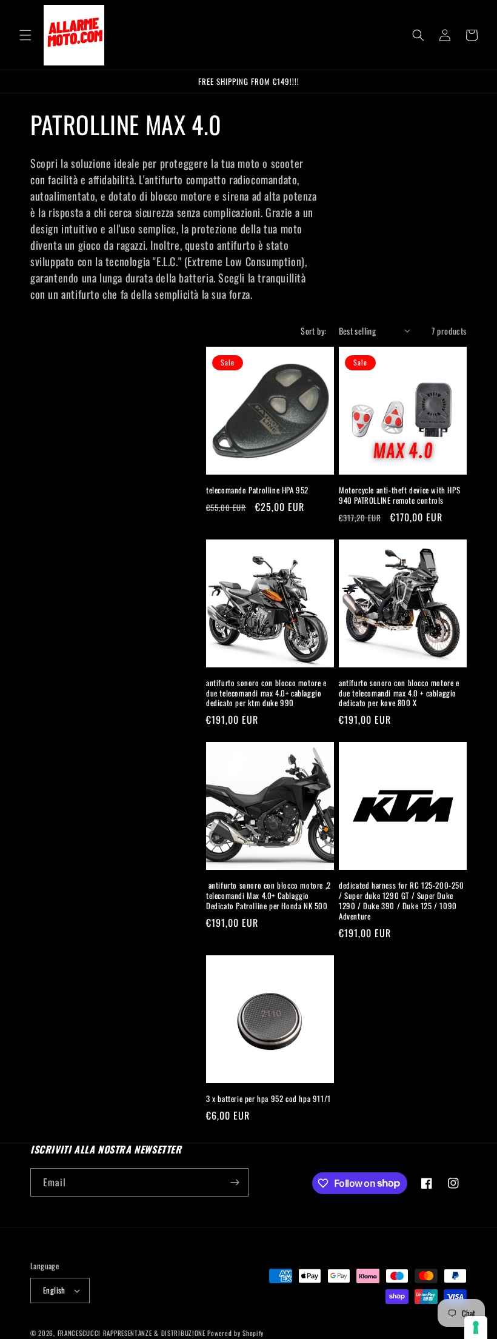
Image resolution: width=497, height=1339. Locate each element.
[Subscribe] (234, 1182)
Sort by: (313, 330)
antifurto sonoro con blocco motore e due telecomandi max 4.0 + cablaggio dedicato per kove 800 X (399, 693)
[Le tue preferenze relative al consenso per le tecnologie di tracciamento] (475, 1327)
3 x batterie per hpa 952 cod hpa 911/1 (268, 1099)
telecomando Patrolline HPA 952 (257, 490)
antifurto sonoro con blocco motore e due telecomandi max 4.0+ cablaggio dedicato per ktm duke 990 (266, 693)
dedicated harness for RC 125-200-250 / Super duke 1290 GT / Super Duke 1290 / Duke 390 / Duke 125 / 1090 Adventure (401, 900)
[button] (25, 35)
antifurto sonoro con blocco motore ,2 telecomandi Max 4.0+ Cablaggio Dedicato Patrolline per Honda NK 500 (268, 895)
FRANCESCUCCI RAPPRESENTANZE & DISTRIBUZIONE (133, 1333)
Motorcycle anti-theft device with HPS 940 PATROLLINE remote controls (399, 495)
